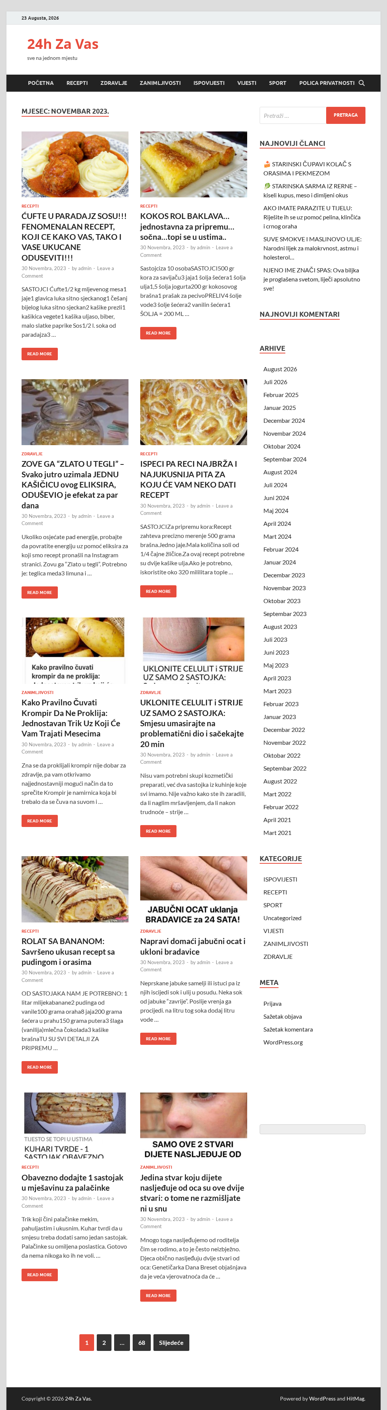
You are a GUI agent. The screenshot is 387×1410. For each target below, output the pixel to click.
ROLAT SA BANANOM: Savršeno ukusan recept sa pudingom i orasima (68, 951)
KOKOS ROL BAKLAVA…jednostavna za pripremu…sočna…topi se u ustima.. (187, 226)
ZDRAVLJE (114, 83)
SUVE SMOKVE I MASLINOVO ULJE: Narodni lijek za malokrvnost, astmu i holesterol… (312, 248)
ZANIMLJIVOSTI (160, 83)
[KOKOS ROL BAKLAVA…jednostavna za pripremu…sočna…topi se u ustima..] (193, 164)
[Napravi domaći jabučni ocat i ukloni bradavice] (193, 889)
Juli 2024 (275, 484)
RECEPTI (77, 83)
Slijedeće (171, 1342)
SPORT (277, 83)
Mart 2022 (277, 793)
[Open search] (361, 83)
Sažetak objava (282, 1016)
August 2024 (280, 471)
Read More (37, 352)
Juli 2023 (275, 639)
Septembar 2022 (285, 768)
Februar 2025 (281, 394)
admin (84, 268)
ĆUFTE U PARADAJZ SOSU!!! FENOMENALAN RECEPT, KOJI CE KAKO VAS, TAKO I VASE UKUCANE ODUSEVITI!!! (74, 236)
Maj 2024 (275, 510)
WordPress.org (283, 1042)
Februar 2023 (281, 703)
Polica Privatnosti (326, 83)
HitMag (355, 1398)
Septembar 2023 (285, 613)
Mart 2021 (277, 832)
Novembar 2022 (284, 742)
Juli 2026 (275, 381)
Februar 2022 (281, 806)
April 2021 (277, 819)
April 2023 (277, 678)
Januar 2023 (279, 716)
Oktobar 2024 (281, 446)
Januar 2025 (279, 407)
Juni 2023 (276, 652)
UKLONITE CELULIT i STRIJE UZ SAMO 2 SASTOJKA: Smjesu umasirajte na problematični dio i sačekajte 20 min (192, 722)
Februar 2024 (281, 549)
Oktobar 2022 (281, 755)
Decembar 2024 (284, 420)
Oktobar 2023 (281, 600)
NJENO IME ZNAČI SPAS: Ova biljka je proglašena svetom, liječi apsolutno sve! (311, 279)
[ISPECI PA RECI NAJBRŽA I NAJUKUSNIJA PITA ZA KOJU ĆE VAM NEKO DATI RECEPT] (193, 412)
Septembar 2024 (285, 459)
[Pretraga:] (312, 115)
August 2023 (280, 626)
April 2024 (277, 523)
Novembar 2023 (284, 587)
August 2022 (280, 781)
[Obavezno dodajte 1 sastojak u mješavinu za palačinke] (75, 1126)
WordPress (322, 1398)
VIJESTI (246, 83)
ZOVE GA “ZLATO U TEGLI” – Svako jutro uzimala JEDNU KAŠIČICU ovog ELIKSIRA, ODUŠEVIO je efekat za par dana (73, 484)
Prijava (272, 1003)
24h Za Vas (63, 43)
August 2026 (280, 368)
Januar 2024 (279, 562)
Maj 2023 (275, 665)
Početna (41, 83)
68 (141, 1342)
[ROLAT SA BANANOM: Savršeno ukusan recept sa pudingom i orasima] (75, 889)
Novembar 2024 (284, 433)
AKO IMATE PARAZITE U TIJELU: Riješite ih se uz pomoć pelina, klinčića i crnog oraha (312, 217)
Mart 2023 (277, 690)
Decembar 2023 (284, 574)
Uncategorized (282, 917)
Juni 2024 (276, 497)
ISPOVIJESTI (209, 83)
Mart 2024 (277, 536)
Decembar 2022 (284, 729)
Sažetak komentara (288, 1029)
